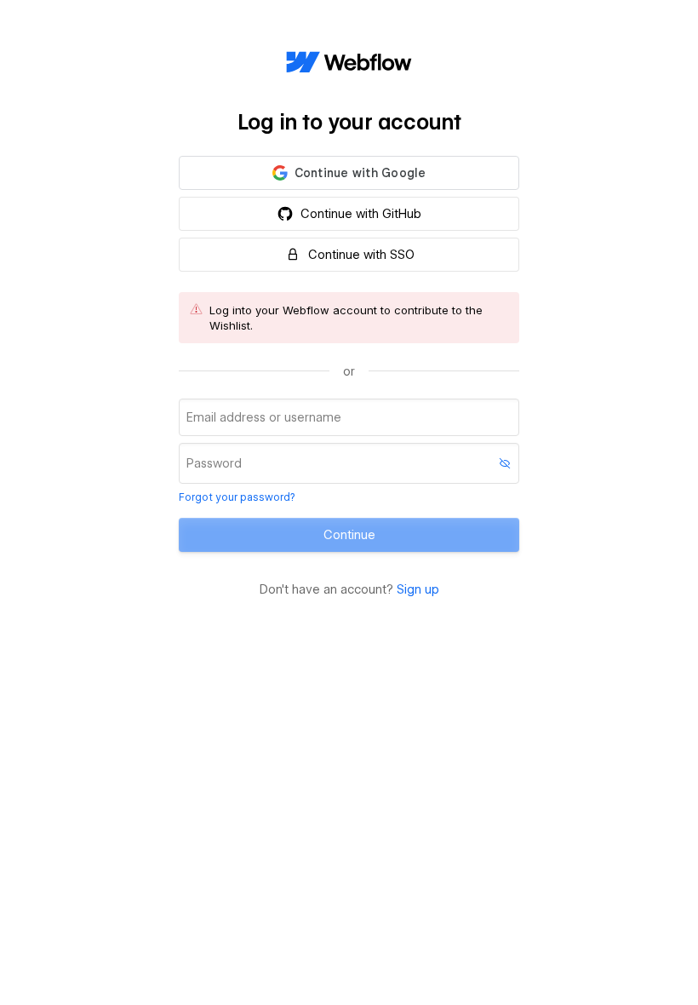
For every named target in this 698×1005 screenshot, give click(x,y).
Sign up (418, 589)
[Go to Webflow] (349, 63)
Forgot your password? (237, 497)
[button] (349, 173)
